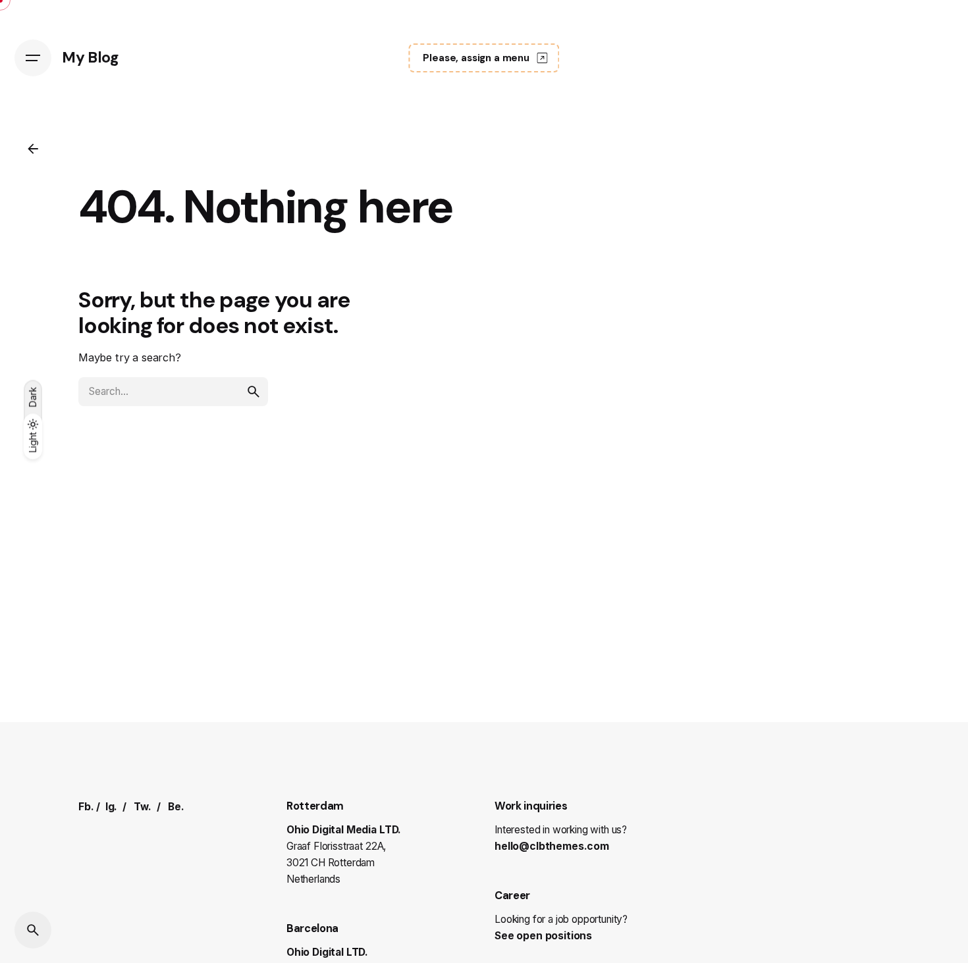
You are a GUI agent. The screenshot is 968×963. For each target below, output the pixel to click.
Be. (176, 806)
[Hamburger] (32, 57)
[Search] (32, 930)
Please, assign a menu (476, 58)
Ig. (111, 806)
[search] (253, 391)
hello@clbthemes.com (552, 846)
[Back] (32, 148)
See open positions (543, 935)
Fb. (86, 806)
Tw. (142, 806)
